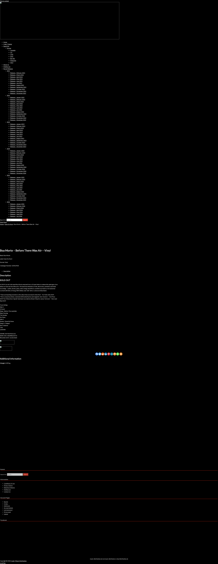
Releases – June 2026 (16, 214)
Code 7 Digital (7, 44)
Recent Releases (8, 69)
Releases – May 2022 (16, 105)
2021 (8, 71)
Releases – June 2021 (16, 81)
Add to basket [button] (18, 380)
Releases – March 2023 (17, 128)
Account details (8, 508)
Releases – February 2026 (17, 206)
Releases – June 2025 (16, 187)
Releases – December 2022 (18, 120)
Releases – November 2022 (18, 118)
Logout (6, 514)
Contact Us (7, 491)
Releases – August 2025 (17, 191)
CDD (11, 54)
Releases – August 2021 (17, 85)
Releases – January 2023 (17, 124)
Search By (6, 46)
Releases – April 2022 (16, 103)
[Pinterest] (108, 353)
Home (5, 42)
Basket (6, 502)
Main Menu (3, 222)
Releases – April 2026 (16, 210)
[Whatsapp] (117, 353)
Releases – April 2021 (16, 77)
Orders (6, 504)
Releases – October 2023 (17, 142)
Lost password (8, 510)
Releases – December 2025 (18, 200)
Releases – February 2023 (17, 126)
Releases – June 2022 (16, 107)
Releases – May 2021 (16, 79)
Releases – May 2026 (16, 212)
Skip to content (4, 1)
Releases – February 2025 (17, 179)
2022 (8, 95)
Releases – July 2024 (16, 163)
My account (7, 512)
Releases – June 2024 (16, 161)
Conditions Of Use (9, 483)
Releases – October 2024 (17, 169)
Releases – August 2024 (17, 165)
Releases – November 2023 (18, 144)
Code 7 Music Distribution (18, 561)
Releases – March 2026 (17, 208)
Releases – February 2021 (17, 73)
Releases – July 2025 (16, 189)
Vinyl (11, 62)
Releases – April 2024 (16, 157)
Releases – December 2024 (18, 173)
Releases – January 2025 (17, 177)
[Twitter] (99, 353)
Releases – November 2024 (18, 171)
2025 (8, 175)
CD (11, 52)
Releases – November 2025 (18, 198)
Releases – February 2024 (17, 153)
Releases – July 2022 (16, 110)
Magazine (13, 60)
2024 (8, 148)
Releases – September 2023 (18, 140)
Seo (4, 563)
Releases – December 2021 (18, 93)
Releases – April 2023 (16, 130)
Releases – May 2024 (16, 159)
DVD (11, 56)
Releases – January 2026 (17, 204)
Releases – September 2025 (18, 194)
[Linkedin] (105, 353)
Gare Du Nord (9, 224)
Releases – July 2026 (16, 216)
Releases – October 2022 (17, 116)
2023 (8, 122)
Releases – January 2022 (17, 97)
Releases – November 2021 (18, 91)
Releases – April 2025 (16, 183)
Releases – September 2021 (18, 87)
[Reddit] (102, 353)
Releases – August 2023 (17, 138)
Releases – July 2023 (16, 136)
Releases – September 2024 (18, 167)
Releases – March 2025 (17, 181)
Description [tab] (6, 271)
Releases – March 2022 (17, 101)
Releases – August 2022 (17, 112)
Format (9, 48)
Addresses (7, 506)
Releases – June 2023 (16, 134)
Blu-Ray (12, 58)
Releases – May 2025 (16, 185)
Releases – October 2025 (17, 196)
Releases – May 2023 (16, 132)
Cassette (12, 50)
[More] (121, 353)
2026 (8, 202)
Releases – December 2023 (18, 146)
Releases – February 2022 (17, 99)
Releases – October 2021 (17, 89)
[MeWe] (111, 353)
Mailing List (6, 67)
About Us (6, 64)
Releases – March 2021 (17, 75)
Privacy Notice (8, 485)
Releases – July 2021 (16, 83)
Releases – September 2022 (18, 114)
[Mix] (114, 353)
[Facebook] (96, 353)
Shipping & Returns (9, 487)
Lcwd (1, 563)
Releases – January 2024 (17, 150)
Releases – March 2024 (17, 155)
